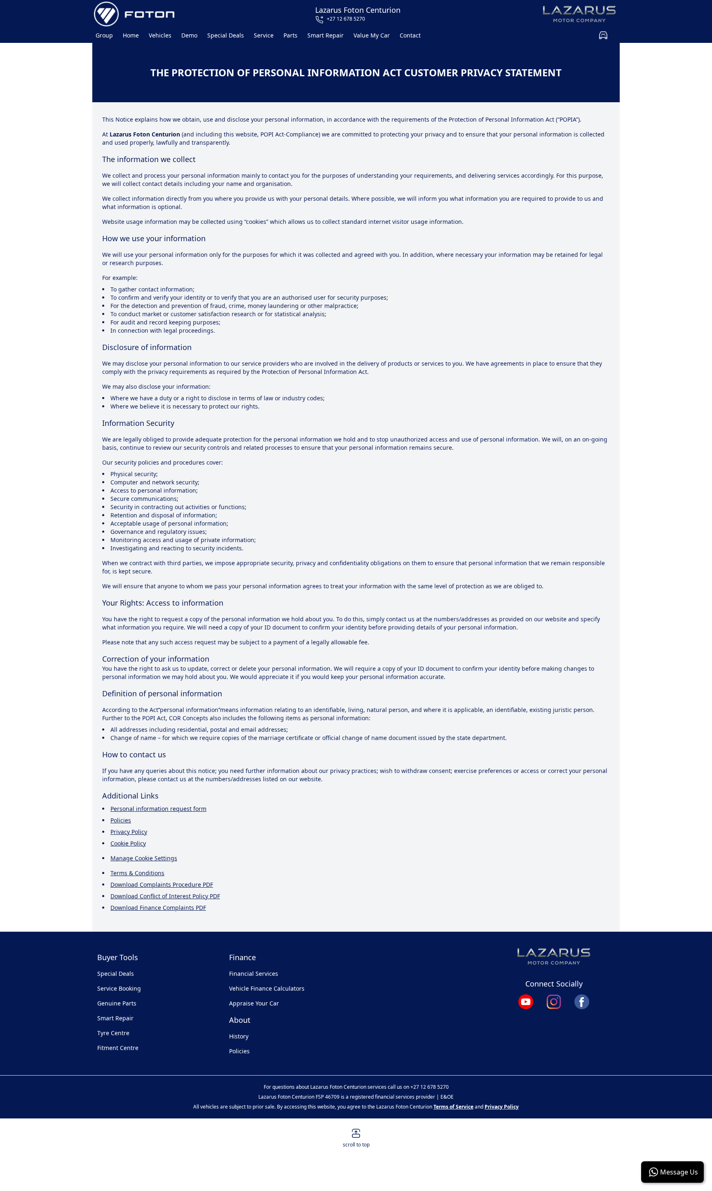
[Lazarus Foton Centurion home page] (134, 14)
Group (104, 35)
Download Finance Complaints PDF (158, 907)
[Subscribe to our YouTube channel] (526, 1002)
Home (131, 35)
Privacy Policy (128, 832)
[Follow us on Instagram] (554, 1002)
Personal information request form (158, 809)
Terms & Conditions (137, 873)
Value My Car (372, 35)
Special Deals (225, 35)
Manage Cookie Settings (143, 858)
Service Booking (119, 988)
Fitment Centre (117, 1048)
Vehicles (160, 35)
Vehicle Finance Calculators (266, 988)
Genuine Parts (116, 1003)
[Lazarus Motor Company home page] (579, 14)
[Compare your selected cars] (603, 35)
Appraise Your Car (254, 1003)
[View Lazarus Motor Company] (554, 956)
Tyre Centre (113, 1033)
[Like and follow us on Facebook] (582, 1002)
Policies (120, 820)
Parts (290, 35)
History (238, 1036)
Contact (410, 35)
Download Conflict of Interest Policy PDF (165, 896)
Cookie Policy (128, 843)
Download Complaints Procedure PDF (161, 884)
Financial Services (253, 973)
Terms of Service (453, 1106)
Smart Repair (325, 35)
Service (264, 35)
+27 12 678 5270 (429, 1086)
